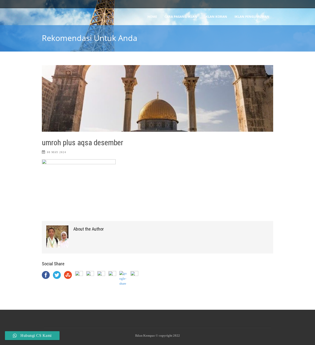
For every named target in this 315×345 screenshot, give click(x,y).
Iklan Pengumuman (252, 16)
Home (152, 16)
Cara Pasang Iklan (180, 16)
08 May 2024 (56, 152)
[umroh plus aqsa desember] (157, 98)
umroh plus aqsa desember (82, 142)
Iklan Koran (216, 16)
